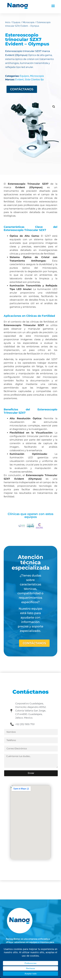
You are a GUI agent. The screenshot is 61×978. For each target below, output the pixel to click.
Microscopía (28, 22)
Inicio (7, 22)
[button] (53, 6)
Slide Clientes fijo (34, 79)
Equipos (16, 22)
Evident (19, 79)
